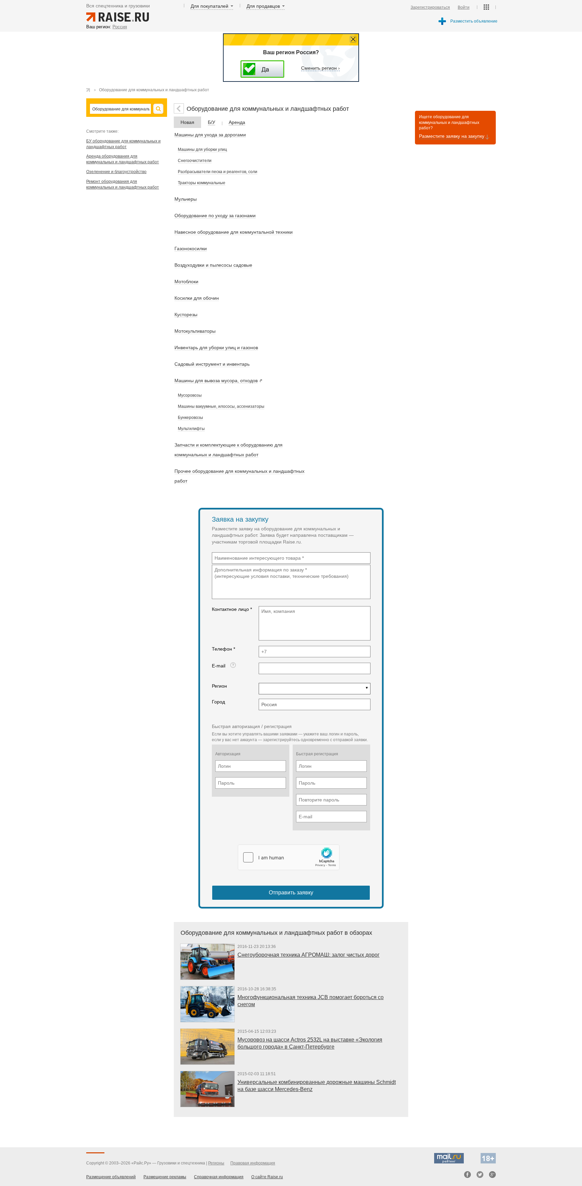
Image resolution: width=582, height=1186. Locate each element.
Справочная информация (219, 1177)
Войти (464, 7)
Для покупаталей (209, 6)
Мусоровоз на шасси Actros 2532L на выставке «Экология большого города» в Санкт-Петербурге (309, 1043)
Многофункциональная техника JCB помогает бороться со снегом (310, 1000)
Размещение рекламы (164, 1177)
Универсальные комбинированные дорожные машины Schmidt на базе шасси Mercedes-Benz (316, 1085)
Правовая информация (252, 1163)
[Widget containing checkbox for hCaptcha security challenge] (289, 857)
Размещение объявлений (111, 1177)
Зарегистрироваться (430, 7)
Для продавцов (263, 6)
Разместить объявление (473, 21)
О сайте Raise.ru (267, 1177)
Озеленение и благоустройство (116, 171)
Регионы (216, 1163)
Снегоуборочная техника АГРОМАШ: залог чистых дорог (308, 955)
